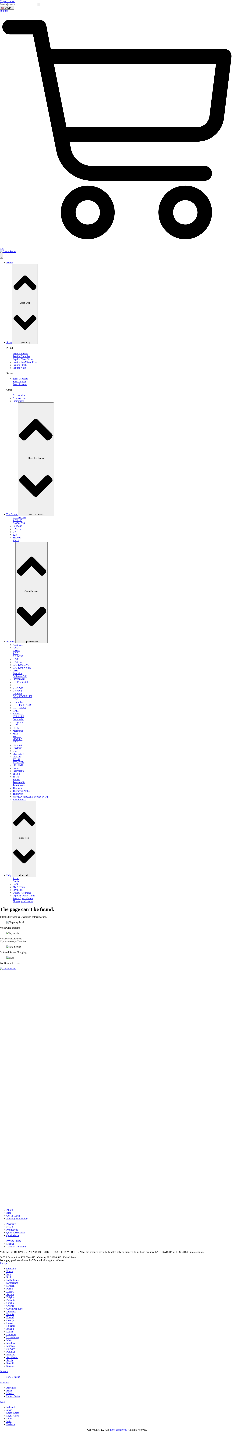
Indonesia (11, 1407)
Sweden (10, 1285)
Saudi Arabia (12, 1415)
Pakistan (10, 1424)
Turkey (10, 1291)
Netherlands (12, 1280)
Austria (10, 1294)
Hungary (10, 1326)
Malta (9, 1340)
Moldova (10, 1343)
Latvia (9, 1331)
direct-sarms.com (118, 1429)
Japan (9, 1410)
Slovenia (10, 1366)
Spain (9, 1277)
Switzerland (12, 1283)
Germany (11, 1268)
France (9, 1271)
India (8, 1421)
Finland (10, 1317)
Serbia (9, 1360)
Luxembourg (12, 1337)
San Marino (12, 1357)
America (4, 1382)
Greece (10, 1323)
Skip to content (7, 1)
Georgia (10, 1320)
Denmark (11, 1311)
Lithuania (11, 1334)
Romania (10, 1354)
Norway (10, 1348)
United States (13, 1396)
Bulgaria (10, 1300)
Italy (8, 1274)
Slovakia (10, 1363)
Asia (2, 1401)
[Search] (39, 4)
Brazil (9, 1390)
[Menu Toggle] (1, 256)
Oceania (4, 1371)
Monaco (10, 1346)
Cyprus (10, 1305)
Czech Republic (14, 1308)
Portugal (10, 1351)
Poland (9, 1288)
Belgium (10, 1297)
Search (3, 4)
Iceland (10, 1328)
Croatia (10, 1303)
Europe (3, 1263)
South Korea (12, 1412)
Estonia (10, 1314)
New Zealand (13, 1376)
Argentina (11, 1387)
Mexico (10, 1393)
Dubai (9, 1418)
